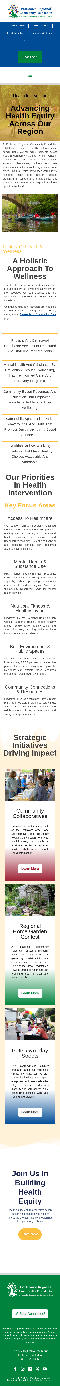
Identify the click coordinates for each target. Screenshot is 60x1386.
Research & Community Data (38, 314)
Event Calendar (15, 33)
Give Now (30, 1234)
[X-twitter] (37, 1369)
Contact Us (30, 40)
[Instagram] (23, 1369)
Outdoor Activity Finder (41, 33)
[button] (30, 75)
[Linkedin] (30, 1369)
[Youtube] (45, 1369)
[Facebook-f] (15, 1369)
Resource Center (40, 25)
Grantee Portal (17, 25)
